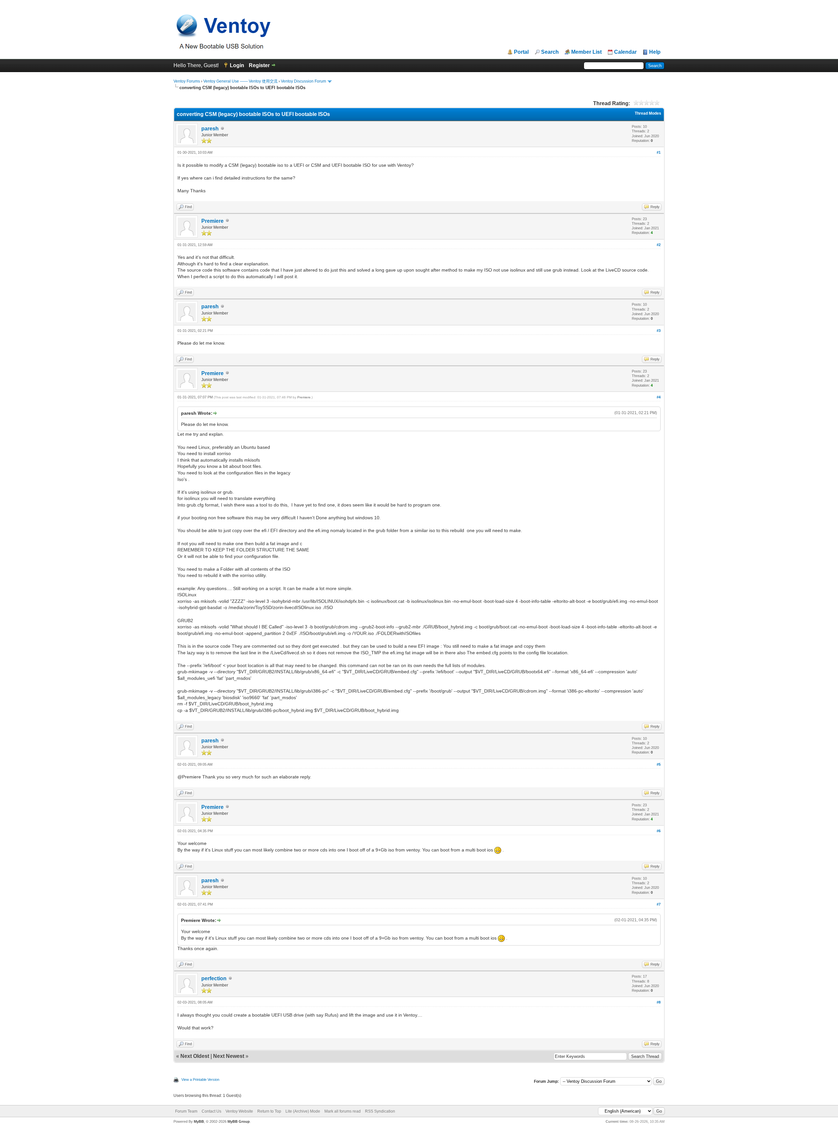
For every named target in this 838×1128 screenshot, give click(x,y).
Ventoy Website (239, 1111)
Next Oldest (194, 1056)
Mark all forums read (342, 1111)
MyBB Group (239, 1121)
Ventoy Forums (186, 81)
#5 (659, 764)
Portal (521, 52)
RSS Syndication (380, 1111)
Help (655, 52)
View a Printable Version (200, 1079)
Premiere (212, 221)
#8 (659, 1002)
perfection (214, 978)
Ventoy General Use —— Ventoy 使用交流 (240, 81)
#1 (659, 152)
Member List (586, 52)
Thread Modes (648, 113)
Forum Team (186, 1111)
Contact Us (211, 1111)
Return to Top (269, 1111)
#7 (659, 904)
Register (259, 65)
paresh (210, 128)
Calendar (625, 52)
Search (550, 52)
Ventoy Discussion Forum (303, 81)
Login (237, 65)
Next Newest (228, 1056)
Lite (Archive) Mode (302, 1111)
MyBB (199, 1121)
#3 (659, 331)
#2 (659, 245)
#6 (659, 831)
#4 (659, 397)
